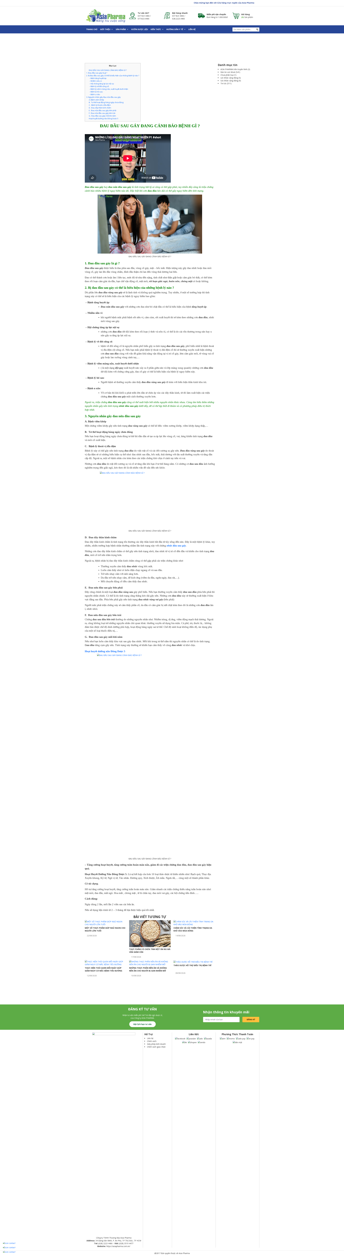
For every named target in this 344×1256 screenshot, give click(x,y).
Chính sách (151, 1041)
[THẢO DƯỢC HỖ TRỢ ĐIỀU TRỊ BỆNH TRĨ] (192, 961)
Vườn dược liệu (139, 29)
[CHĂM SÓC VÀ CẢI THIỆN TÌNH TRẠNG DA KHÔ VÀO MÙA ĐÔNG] (194, 922)
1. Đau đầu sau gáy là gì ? (96, 73)
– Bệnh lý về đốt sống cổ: (99, 86)
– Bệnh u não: (94, 94)
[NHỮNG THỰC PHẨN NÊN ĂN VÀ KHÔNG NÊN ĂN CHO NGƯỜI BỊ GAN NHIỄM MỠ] (150, 962)
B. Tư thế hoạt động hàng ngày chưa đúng (106, 102)
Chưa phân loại (227, 75)
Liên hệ (192, 29)
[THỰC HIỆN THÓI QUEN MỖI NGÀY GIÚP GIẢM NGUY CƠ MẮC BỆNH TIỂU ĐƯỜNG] (105, 962)
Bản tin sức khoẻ (228, 72)
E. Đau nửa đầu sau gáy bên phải (102, 110)
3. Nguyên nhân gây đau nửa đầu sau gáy (103, 97)
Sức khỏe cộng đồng (229, 80)
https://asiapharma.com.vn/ (118, 1246)
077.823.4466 (143, 18)
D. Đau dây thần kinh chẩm (100, 108)
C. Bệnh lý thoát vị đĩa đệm (100, 105)
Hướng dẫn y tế (174, 29)
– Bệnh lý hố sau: (96, 91)
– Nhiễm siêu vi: (95, 81)
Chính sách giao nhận (156, 1047)
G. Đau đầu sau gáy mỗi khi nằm (102, 116)
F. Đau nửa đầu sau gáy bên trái (102, 113)
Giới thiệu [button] (105, 29)
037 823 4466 (144, 16)
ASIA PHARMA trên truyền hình (234, 69)
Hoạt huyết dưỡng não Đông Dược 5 (103, 118)
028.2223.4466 (178, 18)
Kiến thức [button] (156, 29)
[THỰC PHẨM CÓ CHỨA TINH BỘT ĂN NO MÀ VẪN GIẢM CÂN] (150, 933)
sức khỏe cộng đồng (229, 77)
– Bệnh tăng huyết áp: (98, 78)
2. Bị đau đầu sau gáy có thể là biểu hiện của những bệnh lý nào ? (112, 75)
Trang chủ (91, 29)
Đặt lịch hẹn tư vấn (142, 1024)
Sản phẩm (121, 29)
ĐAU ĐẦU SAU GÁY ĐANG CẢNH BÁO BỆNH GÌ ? (108, 70)
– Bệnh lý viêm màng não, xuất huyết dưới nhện (108, 89)
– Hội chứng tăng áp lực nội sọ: (101, 83)
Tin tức (224, 83)
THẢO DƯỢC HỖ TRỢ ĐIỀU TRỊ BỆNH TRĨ (192, 965)
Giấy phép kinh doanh (156, 1044)
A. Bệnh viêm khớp (96, 100)
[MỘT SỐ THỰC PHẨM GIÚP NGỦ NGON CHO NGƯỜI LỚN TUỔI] (105, 922)
